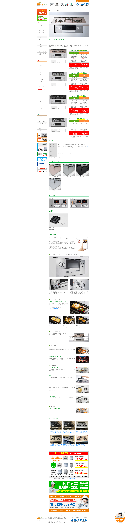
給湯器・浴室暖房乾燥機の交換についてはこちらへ (76, 478)
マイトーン (40, 39)
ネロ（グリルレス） (42, 81)
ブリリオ (40, 101)
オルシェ (40, 65)
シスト (40, 106)
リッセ (40, 37)
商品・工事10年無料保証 (43, 121)
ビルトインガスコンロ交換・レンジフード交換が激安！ (79, 517)
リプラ (40, 103)
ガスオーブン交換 (59, 515)
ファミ (40, 74)
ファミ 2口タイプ (41, 79)
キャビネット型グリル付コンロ (43, 54)
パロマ (44, 89)
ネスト (40, 67)
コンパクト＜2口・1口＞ (43, 51)
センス (40, 44)
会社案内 (40, 130)
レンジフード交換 (74, 515)
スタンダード (41, 46)
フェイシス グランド (42, 96)
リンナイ (52, 515)
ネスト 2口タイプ (41, 76)
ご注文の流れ (41, 116)
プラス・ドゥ (41, 69)
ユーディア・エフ (41, 30)
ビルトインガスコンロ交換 (44, 515)
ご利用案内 (41, 114)
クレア (40, 94)
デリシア (40, 25)
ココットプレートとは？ (53, 308)
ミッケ (40, 72)
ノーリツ (44, 60)
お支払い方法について (42, 123)
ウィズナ (40, 99)
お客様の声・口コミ (42, 128)
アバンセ (40, 92)
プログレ (40, 62)
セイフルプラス (41, 32)
